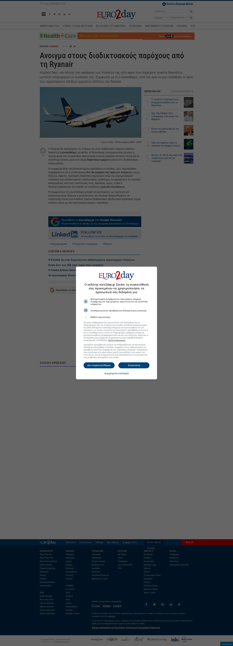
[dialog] (116, 323)
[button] (116, 317)
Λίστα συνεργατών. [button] (117, 340)
